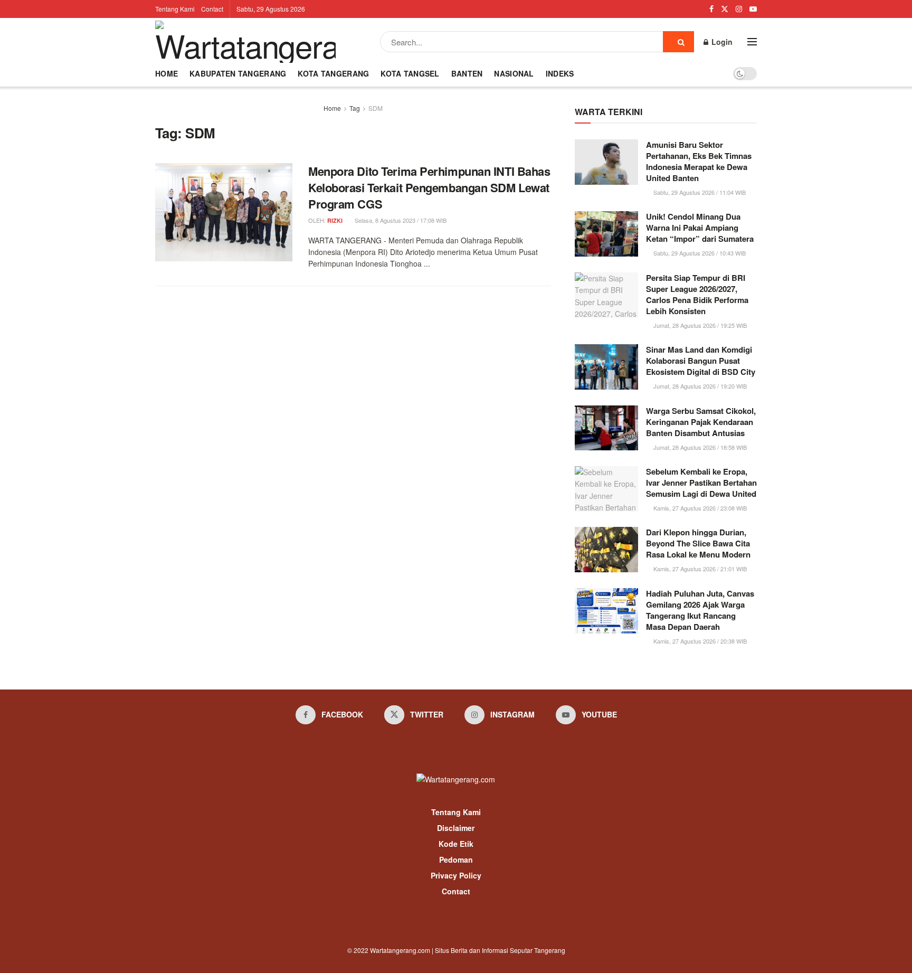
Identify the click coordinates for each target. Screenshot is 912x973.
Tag (354, 107)
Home (166, 73)
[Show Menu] (752, 41)
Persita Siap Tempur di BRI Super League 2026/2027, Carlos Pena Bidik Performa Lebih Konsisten (697, 294)
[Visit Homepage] (245, 42)
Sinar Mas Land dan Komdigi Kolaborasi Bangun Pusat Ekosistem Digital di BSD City (700, 360)
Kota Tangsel (410, 73)
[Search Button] (678, 41)
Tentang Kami (175, 8)
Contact (212, 8)
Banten (467, 73)
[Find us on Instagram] (739, 9)
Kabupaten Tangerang (237, 73)
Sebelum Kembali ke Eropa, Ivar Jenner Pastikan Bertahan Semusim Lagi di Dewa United (701, 482)
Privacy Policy (456, 875)
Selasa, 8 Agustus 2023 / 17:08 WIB (399, 220)
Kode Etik (456, 843)
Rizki (335, 220)
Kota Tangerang (333, 73)
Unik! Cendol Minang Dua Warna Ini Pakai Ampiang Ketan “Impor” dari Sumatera (700, 227)
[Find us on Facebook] (711, 9)
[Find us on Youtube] (753, 9)
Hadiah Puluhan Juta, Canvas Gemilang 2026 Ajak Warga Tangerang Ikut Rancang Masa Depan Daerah (700, 610)
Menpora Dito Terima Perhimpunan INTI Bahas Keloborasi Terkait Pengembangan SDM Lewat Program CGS (429, 187)
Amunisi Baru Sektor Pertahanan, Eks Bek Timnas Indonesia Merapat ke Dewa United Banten (699, 161)
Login (721, 41)
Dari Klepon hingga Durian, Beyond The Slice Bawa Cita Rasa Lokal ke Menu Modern (698, 543)
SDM (375, 107)
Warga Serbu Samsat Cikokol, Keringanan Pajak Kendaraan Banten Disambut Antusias (701, 422)
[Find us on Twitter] (724, 9)
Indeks (560, 73)
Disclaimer (455, 828)
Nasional (514, 73)
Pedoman (456, 859)
